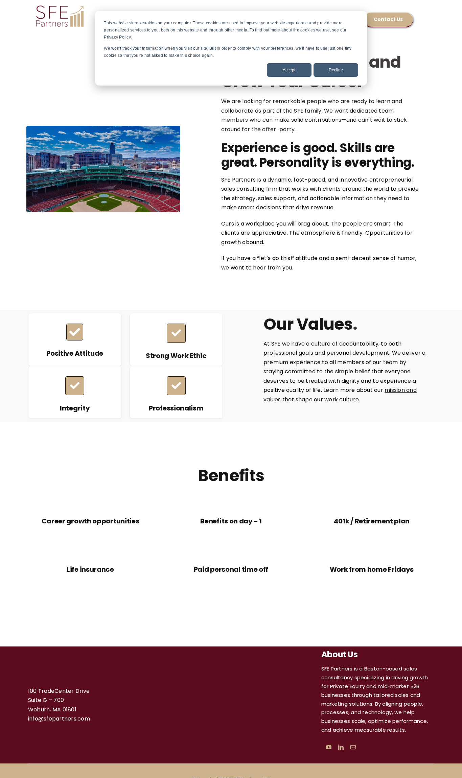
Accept (289, 70)
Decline (336, 70)
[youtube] (328, 747)
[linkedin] (341, 747)
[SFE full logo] (60, 6)
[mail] (353, 747)
